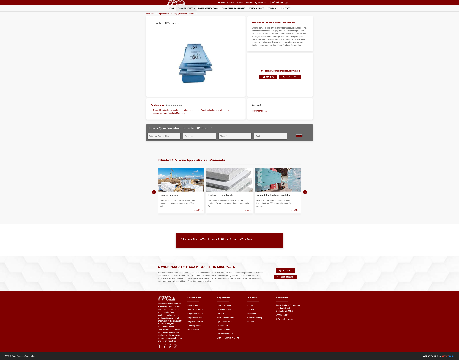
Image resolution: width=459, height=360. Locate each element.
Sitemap (250, 321)
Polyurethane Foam (195, 321)
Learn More (198, 210)
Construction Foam (225, 334)
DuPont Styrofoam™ (195, 309)
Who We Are (252, 313)
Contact (286, 8)
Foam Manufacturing (233, 8)
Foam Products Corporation (156, 14)
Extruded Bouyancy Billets (228, 338)
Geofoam (221, 313)
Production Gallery (254, 317)
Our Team (251, 309)
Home (171, 8)
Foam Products (186, 8)
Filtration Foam (223, 330)
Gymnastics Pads (224, 321)
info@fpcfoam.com (284, 319)
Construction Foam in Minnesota (215, 110)
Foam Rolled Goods (225, 317)
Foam (170, 14)
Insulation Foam (224, 309)
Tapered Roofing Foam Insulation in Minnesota (173, 110)
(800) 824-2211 (263, 2)
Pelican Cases (256, 8)
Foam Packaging (224, 305)
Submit (299, 135)
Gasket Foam (222, 326)
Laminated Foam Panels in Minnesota (169, 113)
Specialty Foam (194, 326)
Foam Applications (208, 8)
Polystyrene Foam (180, 14)
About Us (250, 305)
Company (272, 8)
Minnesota (193, 14)
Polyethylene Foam (195, 317)
